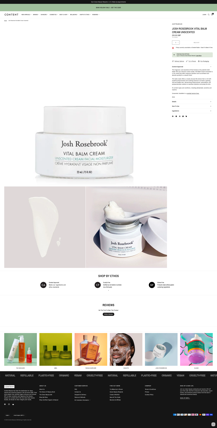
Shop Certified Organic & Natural (48, 400)
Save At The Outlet (115, 397)
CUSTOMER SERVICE (81, 385)
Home (5, 20)
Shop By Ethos (84, 14)
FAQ (76, 389)
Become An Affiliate (115, 400)
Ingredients (175, 111)
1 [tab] (108, 290)
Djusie (196, 368)
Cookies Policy (149, 395)
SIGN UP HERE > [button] (185, 398)
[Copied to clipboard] (187, 116)
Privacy (147, 392)
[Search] (208, 14)
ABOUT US (42, 385)
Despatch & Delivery (80, 395)
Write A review (108, 314)
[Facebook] (173, 116)
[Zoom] (163, 26)
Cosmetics (53, 14)
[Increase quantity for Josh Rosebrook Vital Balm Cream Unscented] (178, 42)
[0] (211, 14)
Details (174, 102)
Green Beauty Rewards (116, 392)
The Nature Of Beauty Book (47, 392)
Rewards (95, 14)
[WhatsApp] (183, 116)
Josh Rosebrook (161, 368)
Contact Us (78, 392)
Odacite (126, 368)
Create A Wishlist (114, 395)
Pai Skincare (20, 368)
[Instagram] (10, 404)
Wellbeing (73, 14)
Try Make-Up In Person (116, 389)
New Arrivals (26, 14)
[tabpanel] (54, 285)
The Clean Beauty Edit (45, 395)
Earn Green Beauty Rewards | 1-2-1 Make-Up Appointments (108, 2)
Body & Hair (63, 14)
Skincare (44, 14)
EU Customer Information (82, 400)
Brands (35, 14)
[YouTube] (14, 404)
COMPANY (148, 385)
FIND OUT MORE (115, 385)
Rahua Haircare (91, 368)
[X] (177, 116)
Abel (55, 368)
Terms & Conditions (150, 389)
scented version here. (193, 93)
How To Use (175, 106)
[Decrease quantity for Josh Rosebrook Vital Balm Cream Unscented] (173, 42)
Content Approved (177, 67)
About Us (42, 389)
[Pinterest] (180, 116)
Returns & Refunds (80, 397)
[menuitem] (26, 14)
